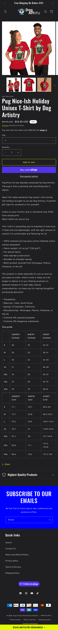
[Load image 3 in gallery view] (44, 85)
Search (8, 542)
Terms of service (29, 620)
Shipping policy (45, 620)
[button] (29, 627)
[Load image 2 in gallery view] (29, 85)
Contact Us (10, 548)
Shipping (5, 125)
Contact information (30, 624)
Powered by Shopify (30, 615)
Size (4, 135)
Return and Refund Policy (17, 555)
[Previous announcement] (5, 3)
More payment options (29, 176)
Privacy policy (11, 561)
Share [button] (7, 464)
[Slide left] (3, 85)
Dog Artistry (18, 615)
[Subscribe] (49, 520)
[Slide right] (55, 85)
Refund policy (46, 615)
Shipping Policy (12, 573)
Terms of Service (13, 567)
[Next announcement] (53, 3)
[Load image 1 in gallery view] (14, 85)
